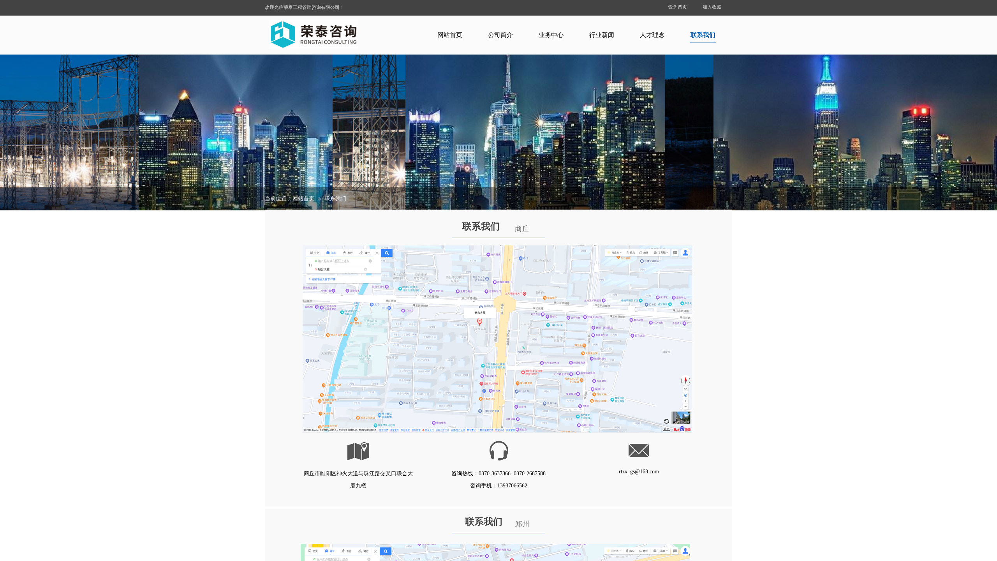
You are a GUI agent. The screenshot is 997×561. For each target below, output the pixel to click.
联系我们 (703, 35)
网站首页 (449, 35)
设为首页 (677, 7)
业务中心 (551, 35)
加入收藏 (712, 7)
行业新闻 (601, 35)
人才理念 (652, 35)
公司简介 (500, 35)
